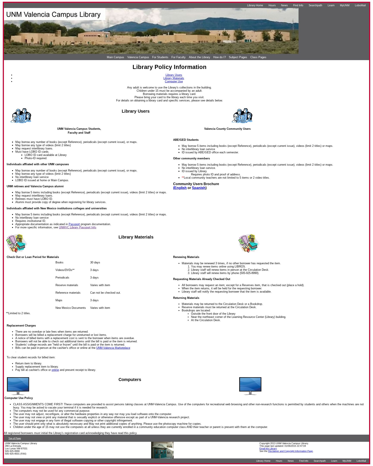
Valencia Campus (138, 57)
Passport (74, 224)
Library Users (174, 75)
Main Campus (115, 57)
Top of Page (14, 438)
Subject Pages (238, 57)
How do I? (219, 57)
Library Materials (173, 78)
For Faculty (178, 57)
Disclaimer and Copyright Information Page (290, 451)
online (55, 370)
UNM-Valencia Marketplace (113, 347)
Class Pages (258, 57)
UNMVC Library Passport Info (77, 227)
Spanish (198, 188)
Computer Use (174, 81)
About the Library (199, 57)
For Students (160, 57)
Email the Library (268, 448)
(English (180, 188)
